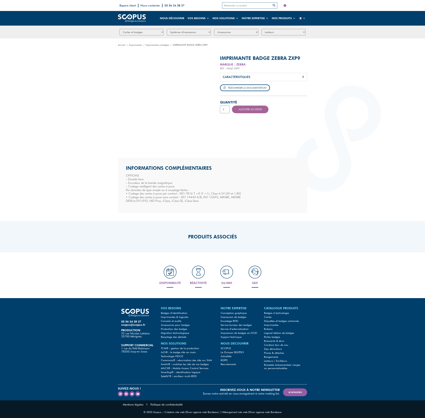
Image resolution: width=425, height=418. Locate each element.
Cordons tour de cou (276, 345)
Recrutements (228, 364)
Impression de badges (233, 317)
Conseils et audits (171, 321)
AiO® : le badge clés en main (178, 352)
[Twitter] (131, 393)
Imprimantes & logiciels (174, 317)
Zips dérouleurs (273, 348)
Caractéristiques (236, 77)
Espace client (128, 5)
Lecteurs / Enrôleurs (275, 360)
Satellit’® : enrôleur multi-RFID (179, 376)
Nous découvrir (172, 18)
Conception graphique (234, 313)
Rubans (268, 329)
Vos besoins (197, 18)
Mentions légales (133, 404)
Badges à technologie (276, 313)
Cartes (268, 317)
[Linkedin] (120, 393)
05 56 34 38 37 (174, 5)
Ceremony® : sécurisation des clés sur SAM (186, 360)
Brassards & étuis (274, 341)
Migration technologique (175, 333)
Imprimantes (135, 45)
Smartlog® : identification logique (180, 372)
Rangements (271, 356)
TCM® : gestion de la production (180, 348)
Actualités (226, 356)
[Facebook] (126, 393)
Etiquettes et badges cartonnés (281, 321)
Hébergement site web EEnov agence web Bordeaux (252, 412)
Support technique (231, 337)
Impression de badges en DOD (239, 333)
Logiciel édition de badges (279, 333)
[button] (263, 77)
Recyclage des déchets (173, 337)
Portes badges (272, 337)
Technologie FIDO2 (172, 356)
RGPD (224, 360)
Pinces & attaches (274, 352)
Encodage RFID (229, 321)
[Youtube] (137, 393)
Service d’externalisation (235, 329)
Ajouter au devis (250, 109)
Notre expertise (253, 18)
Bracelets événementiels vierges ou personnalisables (282, 366)
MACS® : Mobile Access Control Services (185, 368)
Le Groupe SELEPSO (232, 352)
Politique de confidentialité (166, 404)
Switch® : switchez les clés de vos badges (185, 364)
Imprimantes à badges (157, 45)
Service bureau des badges (236, 325)
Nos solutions (223, 18)
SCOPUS (226, 348)
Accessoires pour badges (175, 325)
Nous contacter (150, 5)
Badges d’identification (174, 313)
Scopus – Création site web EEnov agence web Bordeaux (186, 412)
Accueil (121, 45)
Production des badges (174, 329)
